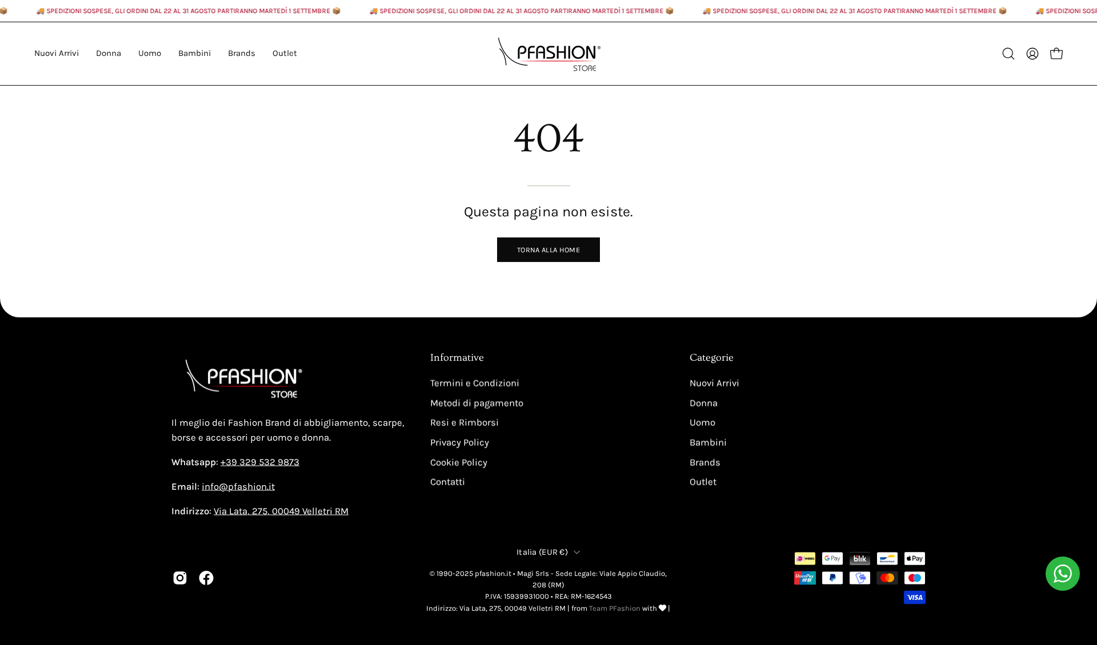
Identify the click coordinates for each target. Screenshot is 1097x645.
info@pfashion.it (238, 486)
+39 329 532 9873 (260, 462)
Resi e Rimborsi (464, 422)
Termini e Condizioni (474, 383)
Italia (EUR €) (542, 552)
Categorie (712, 358)
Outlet (703, 482)
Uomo (702, 422)
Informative (457, 358)
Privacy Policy (459, 442)
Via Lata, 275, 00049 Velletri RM (281, 511)
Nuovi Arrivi (714, 383)
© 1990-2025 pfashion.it (470, 573)
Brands (705, 462)
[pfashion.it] (548, 53)
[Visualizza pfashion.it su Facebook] (206, 577)
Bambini (708, 442)
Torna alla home (548, 249)
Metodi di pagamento (476, 402)
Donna (704, 402)
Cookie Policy (458, 462)
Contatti (447, 482)
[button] (241, 53)
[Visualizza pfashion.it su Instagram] (180, 577)
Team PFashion (614, 607)
